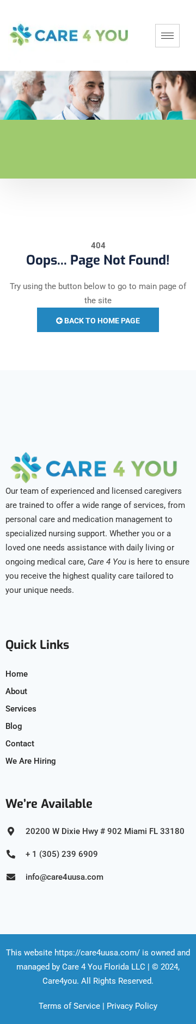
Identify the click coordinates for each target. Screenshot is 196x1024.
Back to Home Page (101, 320)
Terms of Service (69, 1006)
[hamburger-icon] (167, 35)
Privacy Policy (132, 1006)
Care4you (59, 981)
